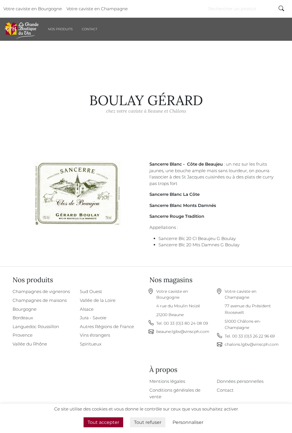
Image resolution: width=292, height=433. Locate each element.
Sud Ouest (91, 291)
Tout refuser (147, 422)
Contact (89, 29)
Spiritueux (91, 344)
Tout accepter (103, 422)
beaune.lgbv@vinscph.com (182, 331)
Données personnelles (240, 381)
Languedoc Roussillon (36, 326)
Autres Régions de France (107, 326)
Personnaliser (188, 422)
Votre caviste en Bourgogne (32, 8)
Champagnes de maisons (40, 300)
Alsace (87, 309)
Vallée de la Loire (97, 300)
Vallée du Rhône (30, 344)
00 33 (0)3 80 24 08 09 (186, 323)
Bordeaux (23, 317)
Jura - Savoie (93, 317)
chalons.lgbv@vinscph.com (252, 344)
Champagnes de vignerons (41, 291)
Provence (23, 335)
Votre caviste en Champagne (97, 8)
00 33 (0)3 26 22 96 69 (253, 336)
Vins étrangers (95, 335)
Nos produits (60, 29)
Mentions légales (167, 381)
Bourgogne (24, 309)
